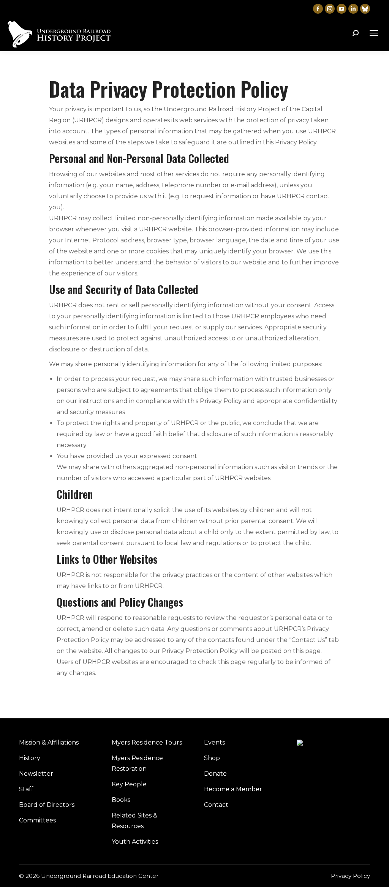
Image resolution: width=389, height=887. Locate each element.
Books (121, 799)
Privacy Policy (350, 875)
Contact (216, 804)
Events (214, 742)
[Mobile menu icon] (373, 33)
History (29, 758)
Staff (26, 789)
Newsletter (36, 773)
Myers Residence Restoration (137, 763)
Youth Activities (135, 841)
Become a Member (233, 789)
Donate (215, 773)
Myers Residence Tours (147, 742)
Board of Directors (46, 804)
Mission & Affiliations (49, 742)
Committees (37, 820)
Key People (129, 784)
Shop (212, 758)
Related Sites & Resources (134, 821)
